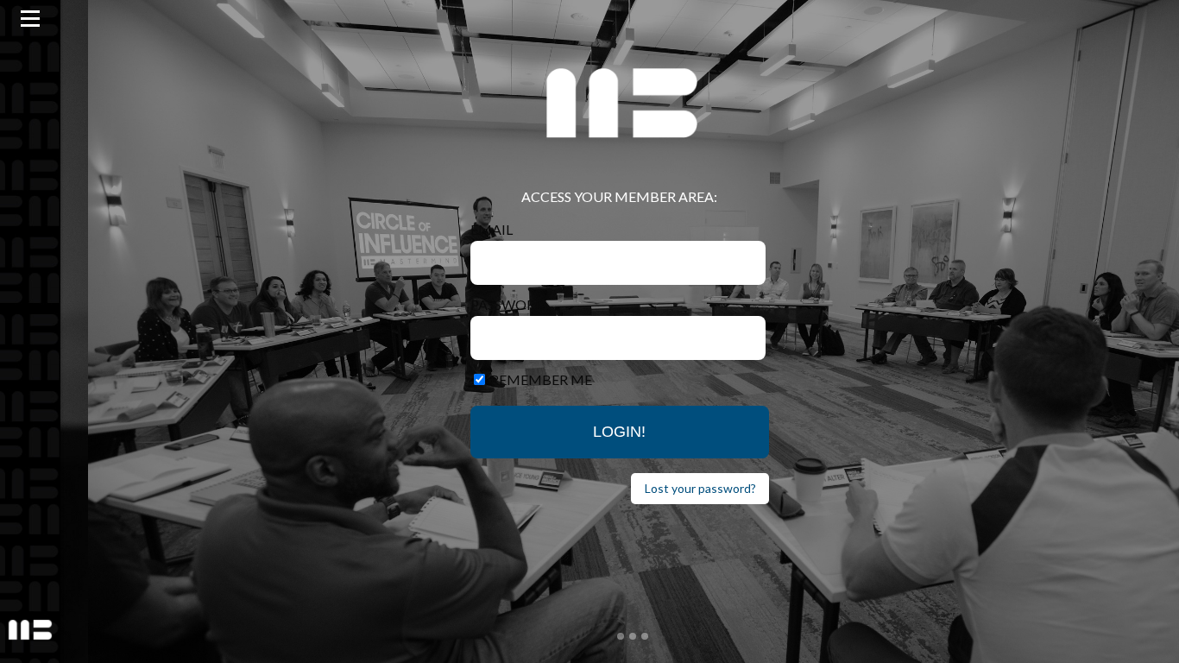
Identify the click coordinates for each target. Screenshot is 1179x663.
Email (491, 229)
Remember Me (541, 379)
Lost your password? (700, 488)
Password (507, 304)
